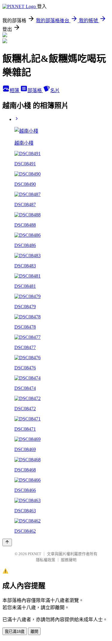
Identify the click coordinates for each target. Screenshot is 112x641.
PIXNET (34, 554)
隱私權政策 (45, 560)
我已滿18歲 (14, 631)
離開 (34, 631)
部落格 (35, 90)
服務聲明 (68, 560)
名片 (55, 90)
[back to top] (7, 542)
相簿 (15, 90)
